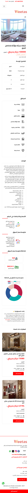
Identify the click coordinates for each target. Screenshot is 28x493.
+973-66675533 (19, 1)
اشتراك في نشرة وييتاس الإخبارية (20, 475)
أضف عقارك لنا (24, 473)
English (7, 1)
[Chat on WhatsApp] (3, 483)
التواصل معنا (7, 319)
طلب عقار (25, 471)
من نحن (25, 460)
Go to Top (21, 479)
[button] (3, 30)
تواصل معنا (24, 462)
